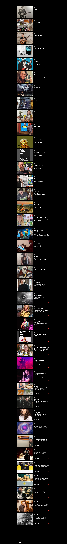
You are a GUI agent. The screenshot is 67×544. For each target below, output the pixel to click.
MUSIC (21, 4)
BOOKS (24, 4)
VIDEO (27, 4)
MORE (33, 4)
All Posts (18, 4)
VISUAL (30, 4)
